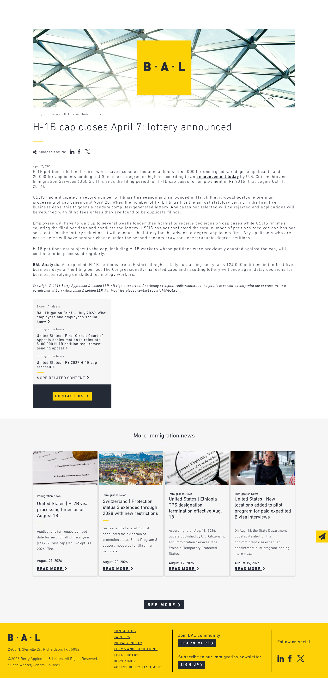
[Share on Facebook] (80, 151)
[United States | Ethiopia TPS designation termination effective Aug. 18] (197, 468)
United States (91, 114)
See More (162, 605)
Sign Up (190, 665)
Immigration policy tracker (154, 20)
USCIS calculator (143, 39)
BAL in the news (69, 29)
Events (131, 29)
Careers (59, 39)
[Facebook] (290, 658)
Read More (50, 569)
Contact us (125, 631)
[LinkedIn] (280, 658)
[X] (300, 658)
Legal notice (127, 655)
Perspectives (138, 11)
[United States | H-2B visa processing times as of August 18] (65, 468)
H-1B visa (71, 114)
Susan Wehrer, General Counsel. (34, 665)
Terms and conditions (136, 649)
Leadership (63, 11)
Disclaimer (125, 661)
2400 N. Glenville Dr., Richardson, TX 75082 (43, 650)
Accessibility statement (138, 667)
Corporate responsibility (78, 20)
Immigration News (46, 114)
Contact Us (70, 396)
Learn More (196, 643)
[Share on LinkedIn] (72, 151)
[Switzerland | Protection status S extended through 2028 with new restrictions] (131, 468)
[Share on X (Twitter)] (87, 151)
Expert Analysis (48, 306)
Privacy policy (128, 643)
